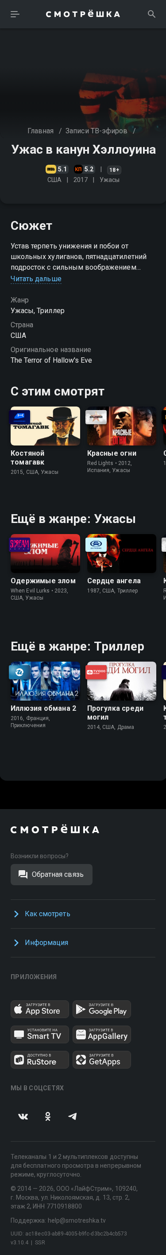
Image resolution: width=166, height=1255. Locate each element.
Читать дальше (36, 279)
